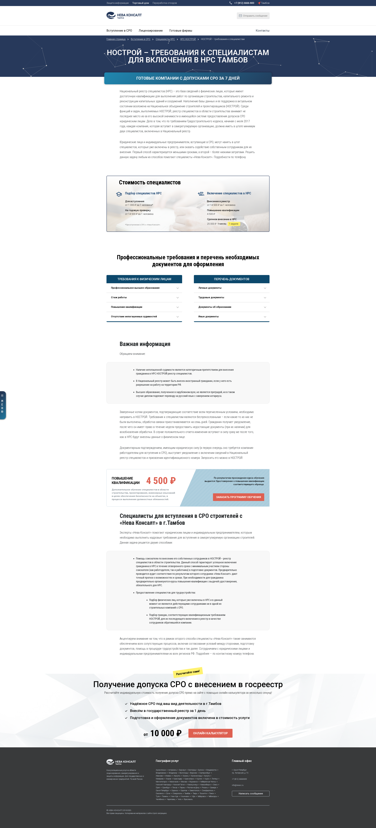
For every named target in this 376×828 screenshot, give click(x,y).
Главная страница (116, 39)
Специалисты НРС (165, 39)
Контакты (263, 30)
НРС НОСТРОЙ (188, 39)
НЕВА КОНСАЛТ (115, 810)
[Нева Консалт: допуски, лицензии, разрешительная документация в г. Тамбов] (125, 15)
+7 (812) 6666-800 (239, 779)
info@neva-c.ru (238, 785)
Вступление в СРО (141, 39)
